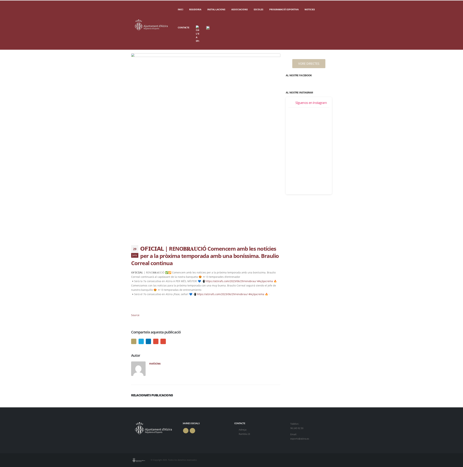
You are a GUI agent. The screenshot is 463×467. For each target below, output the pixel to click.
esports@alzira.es (299, 438)
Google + (155, 341)
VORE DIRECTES (308, 64)
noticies (155, 363)
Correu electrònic (163, 341)
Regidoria (195, 9)
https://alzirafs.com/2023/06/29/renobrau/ (230, 281)
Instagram (192, 430)
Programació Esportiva (284, 9)
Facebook (133, 341)
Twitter (141, 341)
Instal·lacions (216, 9)
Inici (180, 9)
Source (135, 315)
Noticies (310, 9)
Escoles (258, 9)
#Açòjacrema (265, 281)
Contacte (183, 27)
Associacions (239, 9)
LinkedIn (148, 341)
